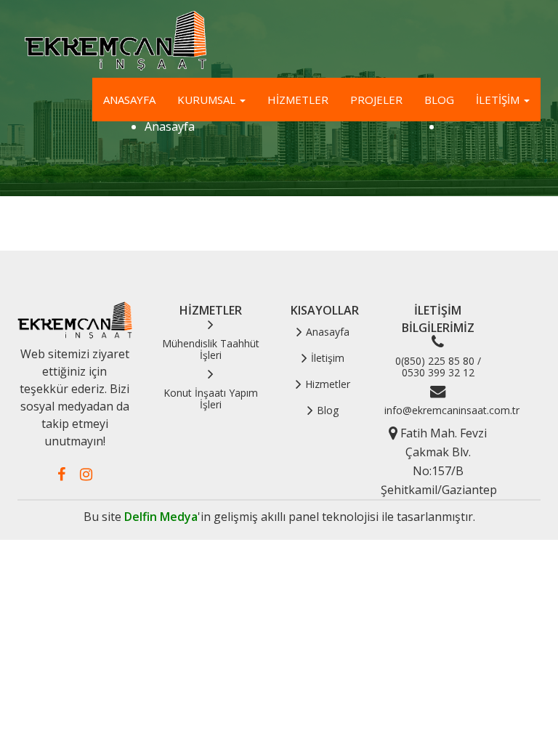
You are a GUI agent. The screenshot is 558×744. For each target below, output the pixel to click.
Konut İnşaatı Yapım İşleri (210, 398)
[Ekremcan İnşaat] (111, 41)
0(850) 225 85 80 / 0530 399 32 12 (438, 366)
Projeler (376, 99)
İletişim (499, 99)
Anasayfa (129, 99)
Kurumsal (207, 99)
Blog (439, 99)
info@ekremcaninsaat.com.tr (451, 410)
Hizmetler (297, 99)
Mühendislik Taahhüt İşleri (210, 349)
